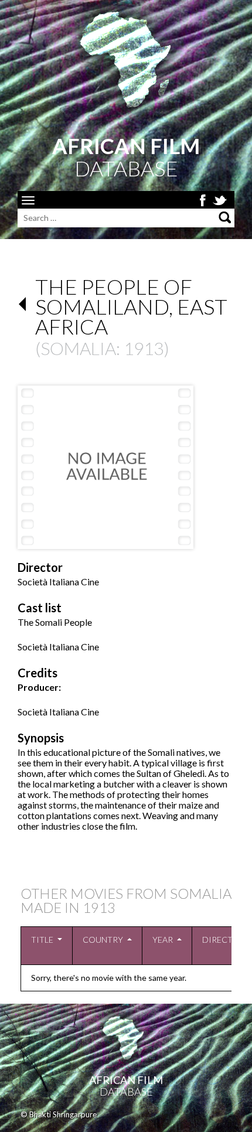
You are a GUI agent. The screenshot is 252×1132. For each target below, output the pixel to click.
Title (42, 940)
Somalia (78, 348)
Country (103, 940)
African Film (126, 1079)
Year (162, 940)
